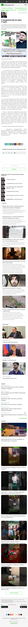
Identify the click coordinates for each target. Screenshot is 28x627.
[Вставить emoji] (14, 153)
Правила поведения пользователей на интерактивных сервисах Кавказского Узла (14, 619)
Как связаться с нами (12, 604)
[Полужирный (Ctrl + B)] (3, 153)
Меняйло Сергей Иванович (9, 360)
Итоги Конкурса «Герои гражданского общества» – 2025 (14, 187)
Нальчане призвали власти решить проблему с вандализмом (13, 310)
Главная (2, 9)
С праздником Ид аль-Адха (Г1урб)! (14, 183)
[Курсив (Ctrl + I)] (6, 153)
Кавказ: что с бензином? (7, 8)
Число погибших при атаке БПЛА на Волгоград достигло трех (13, 393)
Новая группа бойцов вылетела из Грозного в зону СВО (14, 415)
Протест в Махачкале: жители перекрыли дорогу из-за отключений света (13, 516)
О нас (2, 604)
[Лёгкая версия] (6, 1)
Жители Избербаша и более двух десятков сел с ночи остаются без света (13, 240)
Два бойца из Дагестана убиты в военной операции (11, 399)
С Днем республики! (10, 179)
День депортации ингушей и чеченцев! (15, 195)
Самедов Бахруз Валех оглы (9, 378)
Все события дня (23, 418)
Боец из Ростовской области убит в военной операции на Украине (12, 387)
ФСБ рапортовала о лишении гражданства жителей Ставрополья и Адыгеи (13, 217)
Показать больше (14, 592)
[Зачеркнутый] (11, 153)
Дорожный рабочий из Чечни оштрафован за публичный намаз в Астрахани (12, 440)
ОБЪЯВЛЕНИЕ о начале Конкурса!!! (14, 199)
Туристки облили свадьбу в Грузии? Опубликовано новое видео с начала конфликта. (13, 542)
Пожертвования (24, 604)
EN (4, 1)
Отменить (14, 169)
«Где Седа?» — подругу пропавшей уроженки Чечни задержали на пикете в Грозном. (12, 492)
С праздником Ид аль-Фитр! (12, 191)
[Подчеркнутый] (8, 153)
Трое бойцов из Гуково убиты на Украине (11, 404)
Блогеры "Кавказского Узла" (11, 9)
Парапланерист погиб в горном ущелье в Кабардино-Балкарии (11, 409)
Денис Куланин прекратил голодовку (11, 288)
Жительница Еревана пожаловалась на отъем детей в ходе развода (13, 261)
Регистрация (14, 165)
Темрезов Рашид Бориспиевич (10, 342)
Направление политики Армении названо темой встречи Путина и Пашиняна (13, 206)
